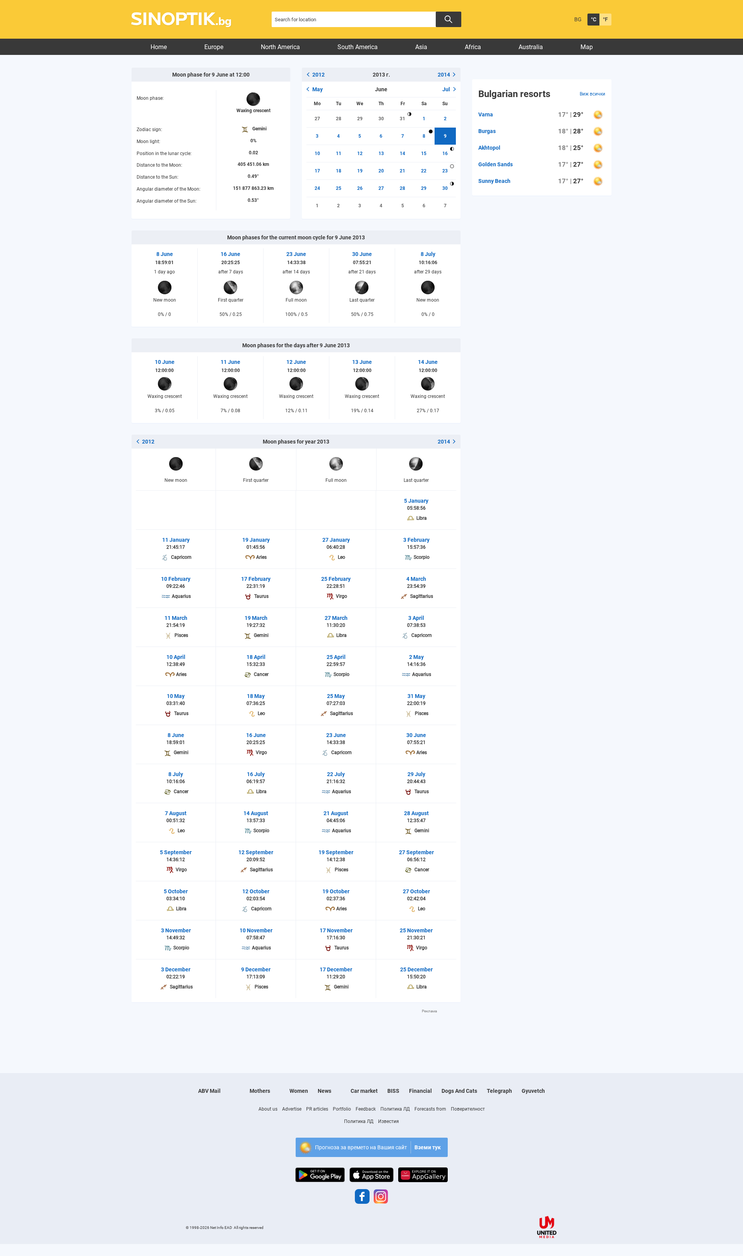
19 (360, 171)
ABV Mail (209, 1091)
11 (338, 153)
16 (445, 153)
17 (317, 171)
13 (381, 153)
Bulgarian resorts (514, 94)
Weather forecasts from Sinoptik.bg (185, 19)
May (317, 89)
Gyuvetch (533, 1091)
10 (317, 153)
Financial (420, 1091)
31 (402, 118)
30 (381, 118)
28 (338, 118)
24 (317, 188)
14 (402, 153)
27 (317, 118)
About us (268, 1109)
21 (402, 171)
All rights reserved (249, 1227)
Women (298, 1091)
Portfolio (342, 1109)
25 (338, 188)
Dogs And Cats (459, 1091)
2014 (444, 75)
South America (357, 47)
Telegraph (499, 1091)
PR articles (317, 1109)
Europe (213, 47)
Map (586, 47)
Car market (364, 1091)
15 (423, 153)
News (324, 1091)
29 (360, 118)
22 (423, 171)
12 (360, 153)
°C (593, 19)
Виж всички (592, 94)
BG (578, 19)
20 (381, 171)
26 (360, 188)
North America (280, 47)
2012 (318, 75)
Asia (421, 47)
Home (159, 47)
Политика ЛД (395, 1109)
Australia (531, 47)
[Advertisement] (296, 1031)
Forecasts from (430, 1109)
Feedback (366, 1109)
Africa (473, 47)
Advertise (291, 1109)
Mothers (260, 1091)
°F (605, 19)
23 (445, 171)
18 (338, 171)
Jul (446, 89)
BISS (393, 1091)
